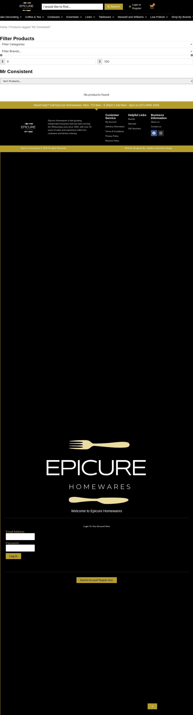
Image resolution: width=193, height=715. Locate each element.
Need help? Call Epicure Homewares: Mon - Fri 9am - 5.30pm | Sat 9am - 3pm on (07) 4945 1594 (96, 105)
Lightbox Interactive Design (159, 148)
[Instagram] (161, 133)
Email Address (15, 531)
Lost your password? (20, 562)
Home (3, 27)
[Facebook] (154, 133)
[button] (35, 17)
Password (12, 543)
